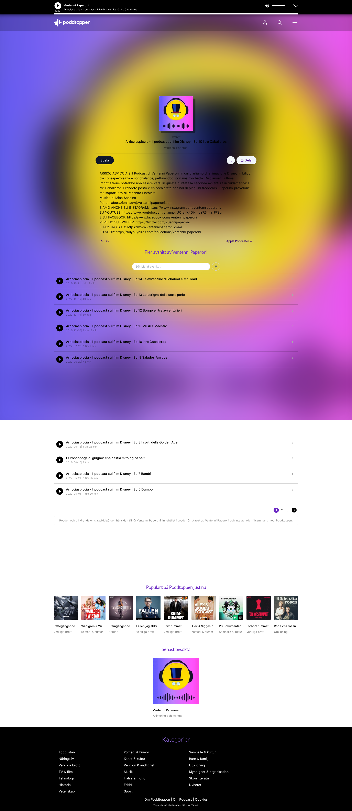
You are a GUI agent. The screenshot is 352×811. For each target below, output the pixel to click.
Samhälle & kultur (202, 752)
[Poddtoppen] (72, 22)
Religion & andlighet (139, 765)
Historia (65, 785)
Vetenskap (67, 791)
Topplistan (67, 752)
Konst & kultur (134, 759)
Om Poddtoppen (157, 799)
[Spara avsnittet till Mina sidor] (231, 160)
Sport (128, 791)
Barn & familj (198, 759)
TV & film (66, 772)
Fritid (128, 785)
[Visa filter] (216, 266)
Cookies (201, 799)
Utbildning (197, 765)
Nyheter (195, 785)
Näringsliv (66, 759)
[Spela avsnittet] (60, 281)
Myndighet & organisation (209, 772)
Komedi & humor (136, 752)
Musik (128, 772)
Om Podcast (182, 799)
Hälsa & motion (135, 778)
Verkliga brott (69, 765)
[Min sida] (265, 22)
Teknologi (66, 778)
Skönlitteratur (199, 778)
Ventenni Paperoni (176, 147)
